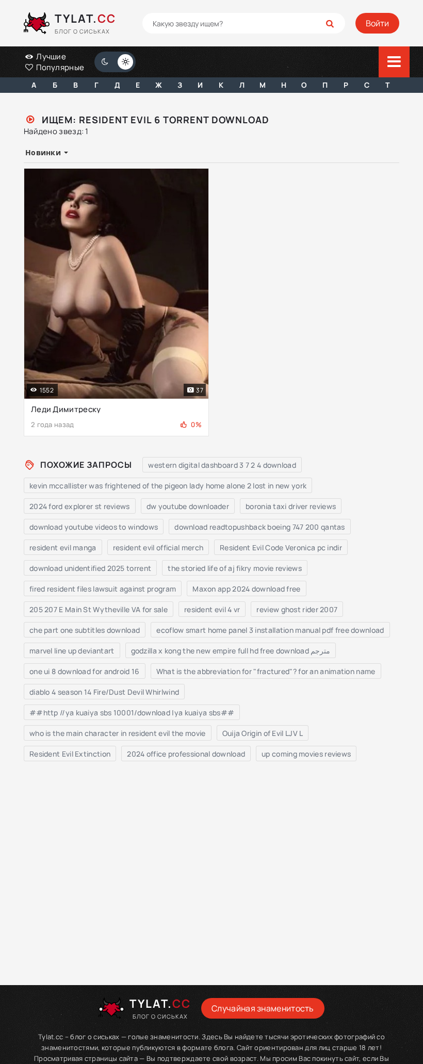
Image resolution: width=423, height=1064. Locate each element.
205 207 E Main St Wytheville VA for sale (98, 609)
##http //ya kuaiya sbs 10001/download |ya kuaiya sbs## (131, 712)
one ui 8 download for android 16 (84, 671)
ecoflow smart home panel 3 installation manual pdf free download (270, 630)
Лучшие (50, 56)
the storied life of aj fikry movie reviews (235, 568)
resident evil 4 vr (212, 609)
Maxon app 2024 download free (246, 589)
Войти (377, 23)
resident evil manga (62, 547)
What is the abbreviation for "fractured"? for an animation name (266, 671)
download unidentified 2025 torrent (90, 568)
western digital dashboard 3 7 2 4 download (222, 465)
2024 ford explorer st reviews (79, 506)
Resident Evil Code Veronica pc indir (281, 547)
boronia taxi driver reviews (291, 506)
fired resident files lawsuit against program (102, 589)
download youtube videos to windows (93, 527)
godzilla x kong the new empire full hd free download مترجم (231, 651)
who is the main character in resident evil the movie (117, 733)
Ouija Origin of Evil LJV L (262, 733)
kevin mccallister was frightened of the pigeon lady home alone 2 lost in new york (167, 485)
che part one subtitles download (84, 630)
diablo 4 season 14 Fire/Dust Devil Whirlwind (104, 692)
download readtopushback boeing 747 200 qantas (259, 527)
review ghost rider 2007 (296, 609)
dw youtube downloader (188, 506)
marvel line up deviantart (72, 651)
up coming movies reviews (306, 754)
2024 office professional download (186, 754)
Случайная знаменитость (263, 1008)
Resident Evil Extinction (69, 754)
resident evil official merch (158, 547)
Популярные (59, 67)
